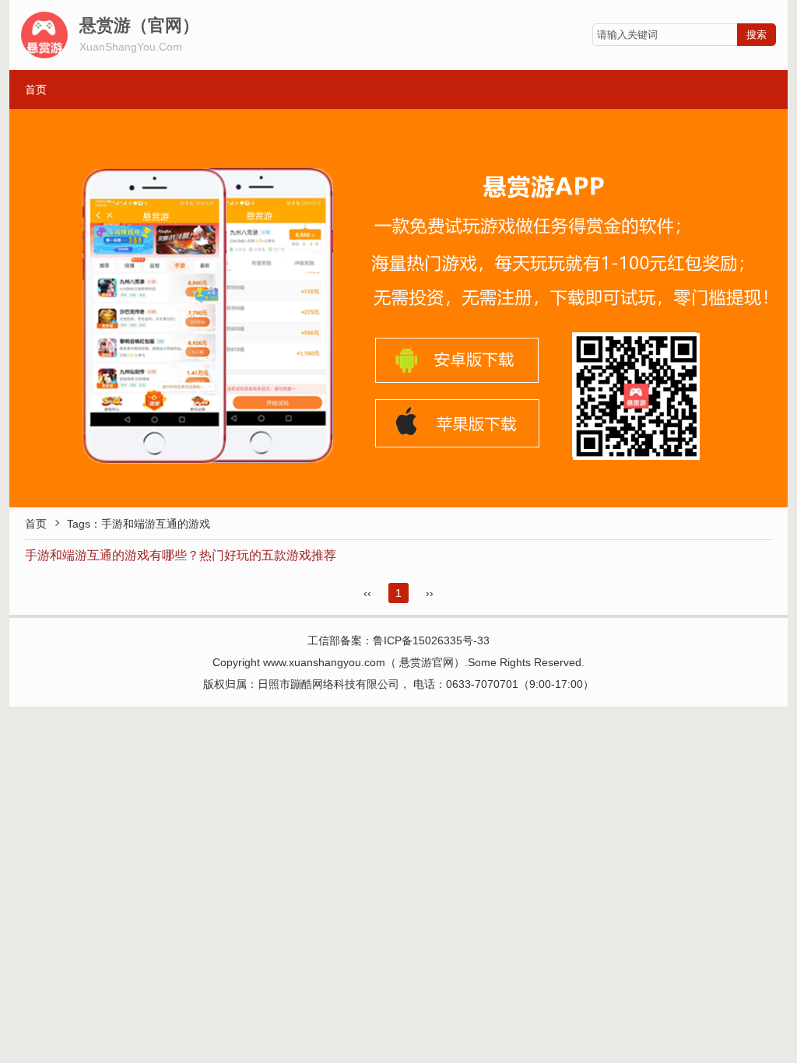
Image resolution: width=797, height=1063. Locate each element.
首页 (36, 89)
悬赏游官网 (426, 662)
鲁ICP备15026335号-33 (431, 640)
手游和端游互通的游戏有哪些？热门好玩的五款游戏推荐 (180, 555)
